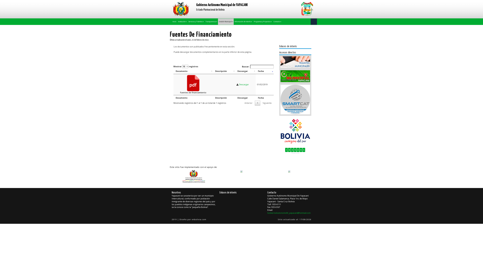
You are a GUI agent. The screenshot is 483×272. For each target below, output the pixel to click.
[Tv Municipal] (295, 76)
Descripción (221, 71)
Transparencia (211, 22)
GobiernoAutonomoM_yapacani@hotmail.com (289, 213)
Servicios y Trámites (195, 22)
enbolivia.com (199, 219)
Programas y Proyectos (262, 22)
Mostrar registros (185, 66)
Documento (181, 71)
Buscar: (245, 66)
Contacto (276, 22)
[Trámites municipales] (295, 62)
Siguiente (267, 103)
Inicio (174, 22)
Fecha (261, 71)
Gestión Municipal (225, 22)
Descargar (242, 71)
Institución (181, 22)
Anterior (248, 103)
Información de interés (243, 22)
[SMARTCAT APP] (295, 99)
